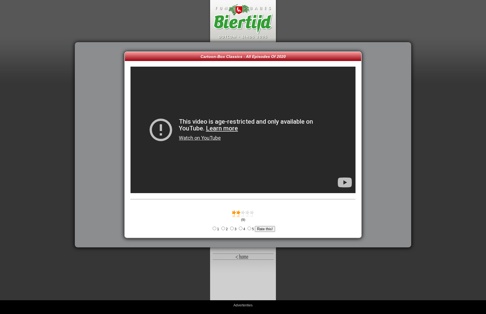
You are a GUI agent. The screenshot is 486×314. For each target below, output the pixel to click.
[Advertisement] (101, 144)
